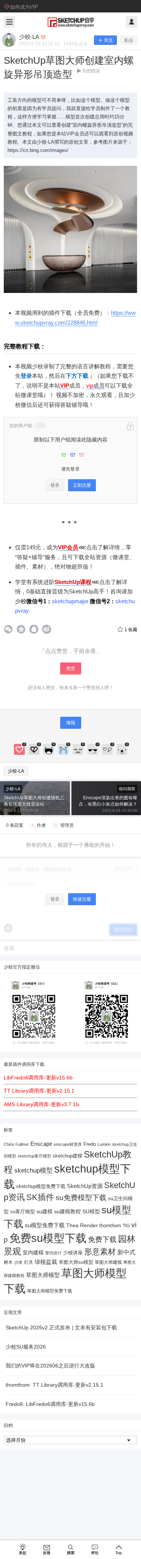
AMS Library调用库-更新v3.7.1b (41, 1104)
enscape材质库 (68, 1144)
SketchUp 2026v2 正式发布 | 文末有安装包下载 (61, 1327)
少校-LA (16, 771)
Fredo (89, 1144)
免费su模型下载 (47, 1238)
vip (89, 385)
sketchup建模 (67, 1156)
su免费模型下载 (81, 1197)
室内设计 (53, 1253)
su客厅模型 (22, 1211)
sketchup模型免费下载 (40, 1186)
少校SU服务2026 (26, 1347)
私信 (128, 40)
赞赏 (70, 668)
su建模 (44, 1211)
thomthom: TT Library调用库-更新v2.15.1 (54, 1385)
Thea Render (82, 1225)
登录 (54, 485)
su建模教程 (67, 1211)
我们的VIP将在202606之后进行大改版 (50, 1366)
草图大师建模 (108, 1262)
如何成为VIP (24, 7)
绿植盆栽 (46, 1262)
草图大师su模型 (76, 1262)
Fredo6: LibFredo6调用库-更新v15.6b (50, 1404)
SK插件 (40, 1197)
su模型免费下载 (45, 1225)
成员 (99, 385)
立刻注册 (82, 485)
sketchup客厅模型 (34, 1156)
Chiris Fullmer (16, 1144)
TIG (126, 1225)
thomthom (110, 1225)
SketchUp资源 (85, 1186)
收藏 (130, 629)
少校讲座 (73, 1252)
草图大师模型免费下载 (49, 1291)
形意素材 (100, 1251)
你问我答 (127, 788)
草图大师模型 (43, 1275)
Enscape (41, 1144)
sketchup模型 (33, 1170)
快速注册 (82, 899)
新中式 (126, 1252)
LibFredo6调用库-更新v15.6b (38, 1078)
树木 (8, 1262)
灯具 (28, 1262)
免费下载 (102, 1239)
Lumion (104, 1144)
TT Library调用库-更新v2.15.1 (39, 1091)
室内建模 (33, 1252)
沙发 (18, 1262)
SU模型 (91, 1211)
